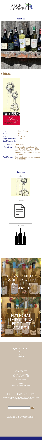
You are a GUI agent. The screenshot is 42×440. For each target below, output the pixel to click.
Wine (21, 354)
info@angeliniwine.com (21, 385)
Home (21, 359)
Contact (21, 356)
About (21, 352)
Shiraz (6, 74)
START (21, 293)
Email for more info (9, 141)
